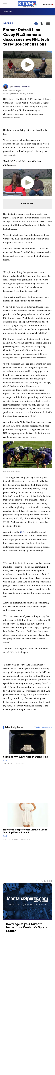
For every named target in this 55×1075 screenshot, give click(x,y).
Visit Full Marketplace (43, 727)
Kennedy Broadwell (21, 86)
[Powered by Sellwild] (48, 881)
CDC (22, 531)
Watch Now (47, 4)
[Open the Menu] (4, 4)
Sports (8, 23)
